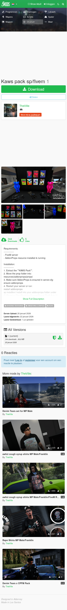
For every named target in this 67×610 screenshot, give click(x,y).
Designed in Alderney (11, 599)
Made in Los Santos (11, 602)
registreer (30, 360)
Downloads (12, 241)
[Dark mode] (58, 4)
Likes (27, 241)
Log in (18, 360)
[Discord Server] (21, 109)
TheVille (24, 106)
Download (35, 89)
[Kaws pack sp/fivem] (33, 185)
